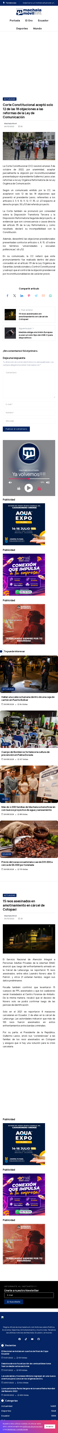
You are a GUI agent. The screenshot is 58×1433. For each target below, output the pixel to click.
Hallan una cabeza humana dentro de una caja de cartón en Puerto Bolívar (28, 698)
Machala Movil (10, 123)
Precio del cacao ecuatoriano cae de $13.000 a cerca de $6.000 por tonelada (27, 863)
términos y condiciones (17, 1429)
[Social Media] (19, 1339)
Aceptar (50, 1426)
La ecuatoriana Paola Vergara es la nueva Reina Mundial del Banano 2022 (28, 1389)
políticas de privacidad (33, 1426)
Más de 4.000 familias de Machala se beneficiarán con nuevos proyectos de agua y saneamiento (28, 808)
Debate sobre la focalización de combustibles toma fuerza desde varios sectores (26, 1365)
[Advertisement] (29, 61)
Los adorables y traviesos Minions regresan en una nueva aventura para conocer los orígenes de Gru (28, 1377)
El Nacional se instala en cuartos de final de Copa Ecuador (24, 1352)
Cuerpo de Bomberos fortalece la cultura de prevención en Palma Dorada (25, 753)
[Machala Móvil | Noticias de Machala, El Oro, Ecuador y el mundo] (29, 11)
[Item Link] (29, 674)
